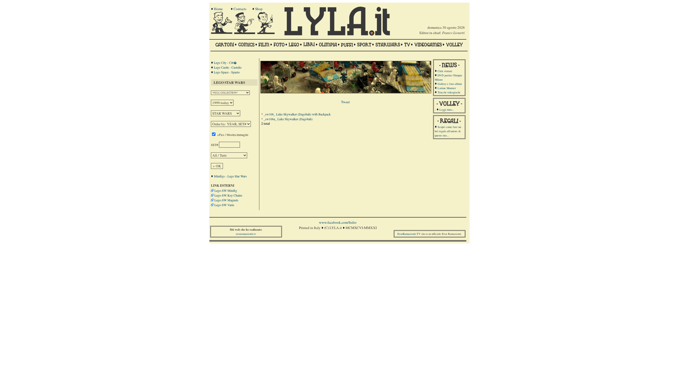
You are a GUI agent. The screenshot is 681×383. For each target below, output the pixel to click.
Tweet (345, 101)
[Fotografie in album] (279, 47)
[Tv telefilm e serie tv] (407, 47)
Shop (259, 8)
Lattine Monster (447, 88)
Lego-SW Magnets (226, 200)
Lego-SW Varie (224, 205)
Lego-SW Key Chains (228, 195)
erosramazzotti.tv (246, 234)
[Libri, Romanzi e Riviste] (309, 47)
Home (218, 8)
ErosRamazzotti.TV (409, 234)
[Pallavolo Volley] (454, 47)
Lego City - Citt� (225, 62)
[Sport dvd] (364, 47)
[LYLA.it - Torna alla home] (222, 32)
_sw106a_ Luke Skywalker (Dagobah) (288, 119)
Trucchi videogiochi (449, 92)
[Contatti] (245, 32)
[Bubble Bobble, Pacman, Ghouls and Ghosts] (428, 47)
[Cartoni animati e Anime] (225, 47)
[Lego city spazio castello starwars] (294, 47)
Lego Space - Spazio (227, 72)
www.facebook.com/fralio (337, 222)
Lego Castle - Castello (228, 67)
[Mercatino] (268, 32)
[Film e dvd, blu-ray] (264, 47)
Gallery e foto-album (450, 84)
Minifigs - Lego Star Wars (230, 176)
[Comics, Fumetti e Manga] (246, 47)
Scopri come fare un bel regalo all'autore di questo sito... (448, 131)
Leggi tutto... (446, 109)
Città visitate (445, 71)
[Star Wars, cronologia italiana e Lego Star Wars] (388, 47)
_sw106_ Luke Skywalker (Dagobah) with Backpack (297, 114)
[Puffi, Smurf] (347, 47)
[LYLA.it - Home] (337, 34)
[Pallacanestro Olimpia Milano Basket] (328, 47)
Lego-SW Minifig (225, 190)
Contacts (240, 8)
